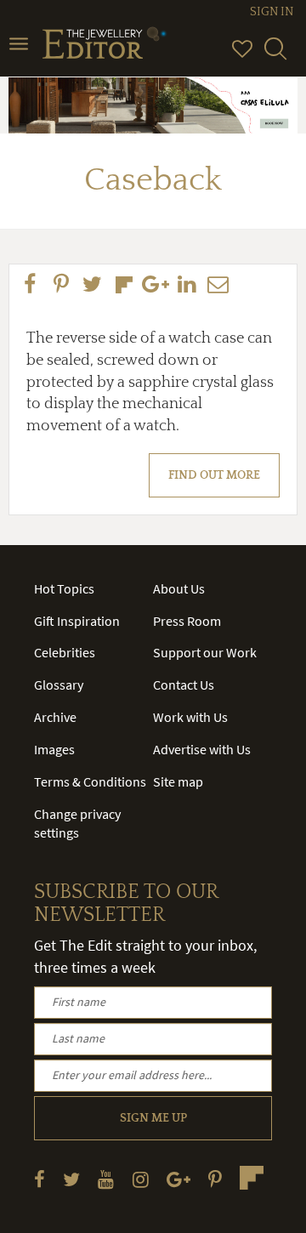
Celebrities (64, 652)
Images (54, 749)
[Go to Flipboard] (252, 1178)
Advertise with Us (202, 749)
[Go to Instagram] (141, 1179)
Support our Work (205, 652)
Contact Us (183, 684)
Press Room (187, 620)
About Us (179, 588)
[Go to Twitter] (71, 1179)
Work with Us (190, 716)
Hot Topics (64, 588)
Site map (178, 781)
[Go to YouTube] (106, 1179)
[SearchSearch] (275, 56)
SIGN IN (271, 12)
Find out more (214, 475)
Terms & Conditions (90, 781)
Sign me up (153, 1118)
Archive (55, 716)
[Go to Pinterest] (215, 1179)
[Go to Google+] (178, 1179)
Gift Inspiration (77, 620)
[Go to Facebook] (39, 1179)
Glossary (58, 684)
